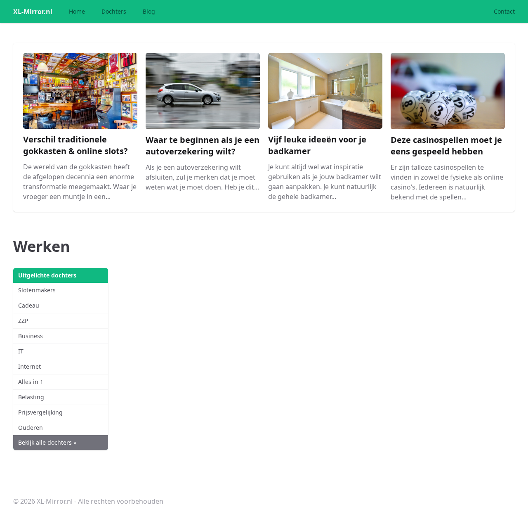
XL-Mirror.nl (32, 11)
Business (30, 336)
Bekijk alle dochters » (47, 442)
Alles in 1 (30, 382)
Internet (29, 366)
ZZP (23, 321)
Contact (504, 11)
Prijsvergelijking (40, 412)
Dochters (113, 11)
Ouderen (30, 427)
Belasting (31, 397)
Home (77, 11)
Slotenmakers (37, 290)
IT (21, 351)
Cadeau (28, 305)
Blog (149, 11)
